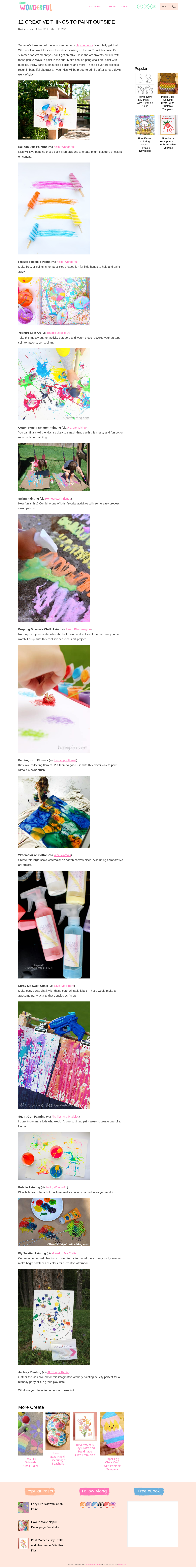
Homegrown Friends (58, 498)
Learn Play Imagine (78, 629)
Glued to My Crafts (64, 1253)
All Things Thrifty (58, 1372)
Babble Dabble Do (58, 332)
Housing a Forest (65, 760)
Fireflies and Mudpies (65, 1116)
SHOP (112, 6)
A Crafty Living (76, 427)
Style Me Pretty (64, 985)
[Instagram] (153, 6)
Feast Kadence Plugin (92, 1564)
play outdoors (84, 45)
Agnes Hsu (27, 29)
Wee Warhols (62, 855)
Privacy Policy (122, 1564)
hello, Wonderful (64, 146)
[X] (147, 6)
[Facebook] (140, 6)
